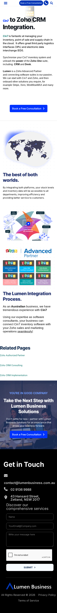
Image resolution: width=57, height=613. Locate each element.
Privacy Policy (47, 594)
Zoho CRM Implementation (13, 375)
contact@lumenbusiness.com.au (29, 483)
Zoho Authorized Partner (12, 355)
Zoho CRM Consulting (11, 365)
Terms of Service (28, 600)
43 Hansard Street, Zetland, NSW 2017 (25, 497)
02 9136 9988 (20, 489)
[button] (5, 3)
